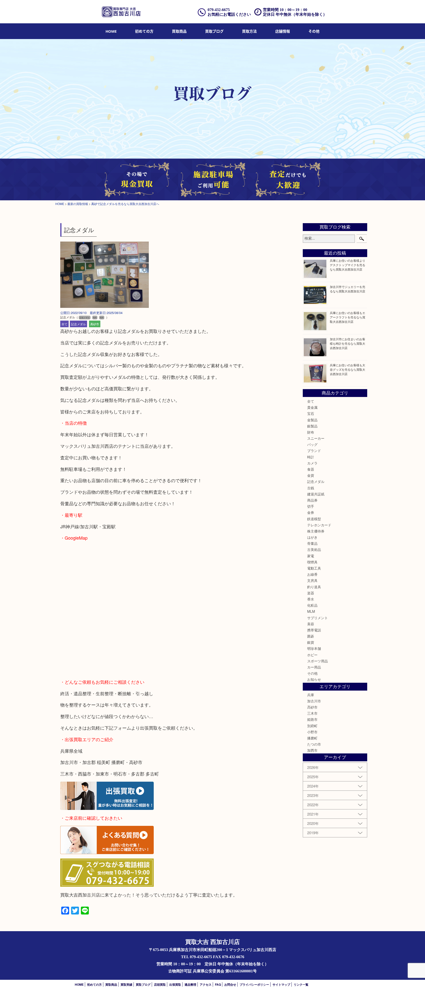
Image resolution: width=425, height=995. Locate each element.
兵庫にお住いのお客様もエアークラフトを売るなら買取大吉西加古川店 (347, 317)
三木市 (312, 713)
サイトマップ (281, 984)
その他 (312, 673)
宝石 (310, 413)
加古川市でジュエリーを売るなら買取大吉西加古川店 (347, 289)
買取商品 (179, 31)
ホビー (312, 654)
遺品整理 (190, 984)
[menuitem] (111, 31)
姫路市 (312, 719)
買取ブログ (214, 31)
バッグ (312, 444)
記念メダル (78, 324)
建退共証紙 (315, 493)
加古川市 (314, 700)
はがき (312, 537)
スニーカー (315, 438)
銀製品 (312, 425)
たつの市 (314, 744)
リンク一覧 (301, 984)
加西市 (312, 750)
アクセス (206, 984)
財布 (310, 432)
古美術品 (314, 549)
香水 (310, 599)
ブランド (314, 450)
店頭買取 (160, 984)
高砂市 (94, 324)
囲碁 (310, 636)
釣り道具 (314, 586)
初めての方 (144, 31)
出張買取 (175, 984)
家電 (310, 555)
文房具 (312, 580)
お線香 (312, 574)
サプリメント (317, 617)
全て (64, 324)
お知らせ (314, 679)
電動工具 (314, 568)
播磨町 (312, 738)
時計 (310, 456)
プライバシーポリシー (254, 984)
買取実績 (126, 984)
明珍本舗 (314, 648)
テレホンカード (319, 524)
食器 (310, 469)
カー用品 (314, 667)
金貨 (310, 475)
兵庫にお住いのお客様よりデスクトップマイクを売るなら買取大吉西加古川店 (347, 264)
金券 (310, 512)
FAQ (218, 984)
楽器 (310, 592)
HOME (111, 31)
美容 (310, 623)
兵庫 (310, 694)
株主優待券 (315, 531)
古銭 (310, 487)
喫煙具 (312, 561)
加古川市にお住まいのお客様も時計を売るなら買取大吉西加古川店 (347, 343)
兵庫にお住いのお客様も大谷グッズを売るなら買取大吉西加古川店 (347, 369)
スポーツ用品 (317, 660)
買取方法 (249, 31)
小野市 (312, 731)
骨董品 (312, 543)
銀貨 (310, 642)
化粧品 (312, 605)
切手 (310, 506)
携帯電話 (314, 629)
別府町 (312, 725)
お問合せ (230, 984)
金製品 (312, 419)
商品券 (312, 500)
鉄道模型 (314, 518)
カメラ (312, 463)
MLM (311, 611)
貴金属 (312, 407)
